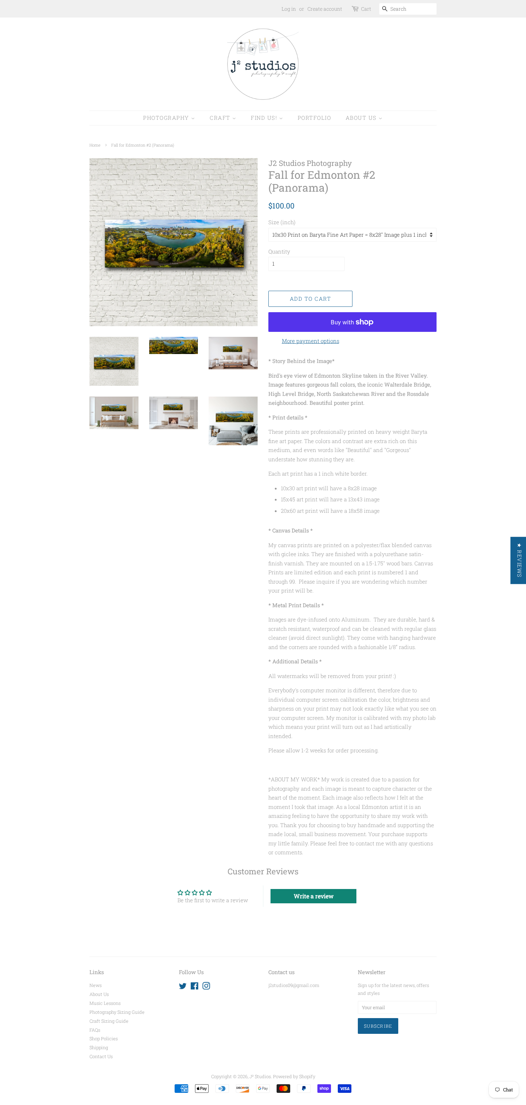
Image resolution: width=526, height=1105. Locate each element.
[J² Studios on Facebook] (194, 987)
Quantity (279, 251)
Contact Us (101, 1056)
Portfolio (314, 117)
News (95, 985)
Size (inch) (282, 222)
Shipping (98, 1047)
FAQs (94, 1030)
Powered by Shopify (294, 1076)
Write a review (313, 896)
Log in (289, 8)
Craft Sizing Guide (108, 1021)
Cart (366, 8)
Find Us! (265, 117)
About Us (362, 117)
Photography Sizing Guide (117, 1012)
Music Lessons (105, 1003)
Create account (324, 8)
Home (95, 145)
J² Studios (260, 1076)
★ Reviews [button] (519, 560)
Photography (167, 117)
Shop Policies (103, 1038)
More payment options (310, 340)
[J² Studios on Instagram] (206, 987)
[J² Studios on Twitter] (183, 987)
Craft (221, 117)
